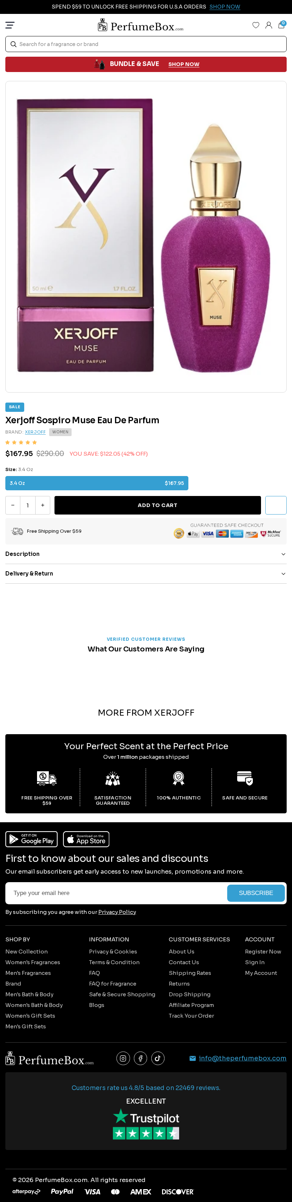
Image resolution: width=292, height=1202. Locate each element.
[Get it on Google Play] (31, 839)
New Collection (26, 951)
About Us (181, 951)
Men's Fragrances (28, 973)
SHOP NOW (183, 64)
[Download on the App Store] (86, 839)
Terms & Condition (114, 962)
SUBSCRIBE (256, 893)
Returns (179, 983)
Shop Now (224, 7)
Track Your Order (191, 1015)
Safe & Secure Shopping (122, 994)
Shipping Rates (190, 973)
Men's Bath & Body (29, 994)
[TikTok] (158, 1058)
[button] (21, 442)
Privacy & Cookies (113, 951)
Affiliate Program (191, 1005)
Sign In (255, 962)
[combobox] (146, 44)
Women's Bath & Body (34, 1005)
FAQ (94, 973)
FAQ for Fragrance (112, 983)
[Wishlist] (256, 25)
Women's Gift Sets (30, 1015)
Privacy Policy (117, 912)
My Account (261, 973)
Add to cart (157, 505)
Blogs (96, 1005)
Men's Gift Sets (25, 1026)
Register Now (263, 951)
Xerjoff (35, 432)
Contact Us (184, 962)
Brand (13, 983)
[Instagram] (123, 1058)
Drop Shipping (189, 994)
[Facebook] (140, 1058)
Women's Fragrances (32, 962)
